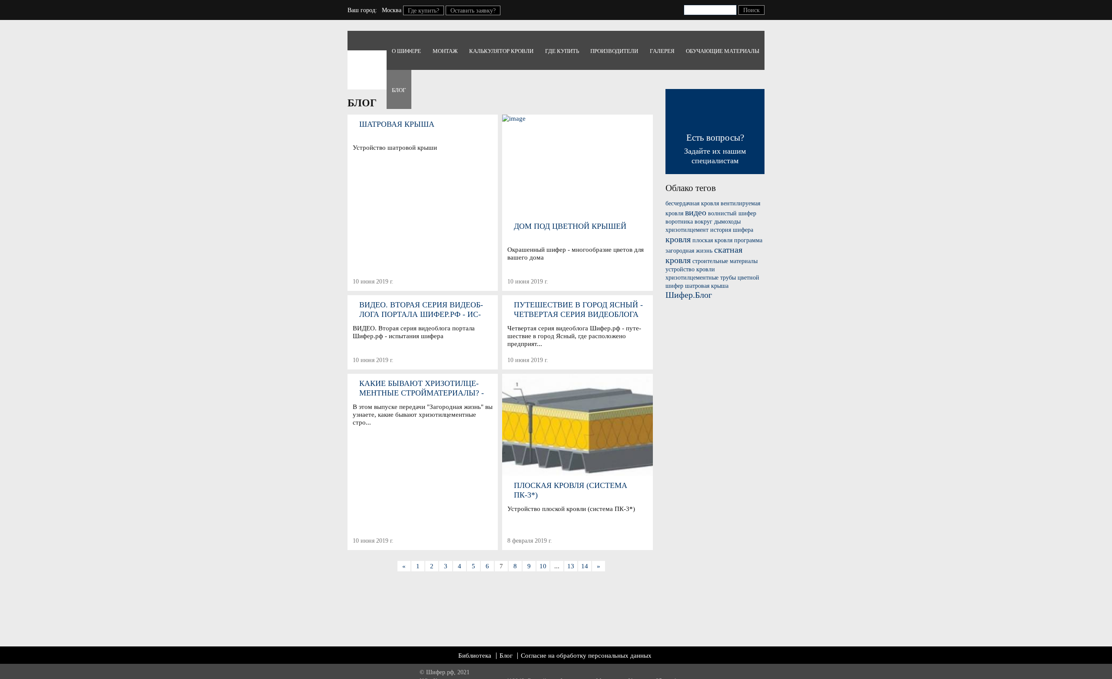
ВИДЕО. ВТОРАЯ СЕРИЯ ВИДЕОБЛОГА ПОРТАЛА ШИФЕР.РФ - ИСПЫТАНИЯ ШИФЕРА (421, 309)
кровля (678, 239)
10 (542, 566)
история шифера (731, 230)
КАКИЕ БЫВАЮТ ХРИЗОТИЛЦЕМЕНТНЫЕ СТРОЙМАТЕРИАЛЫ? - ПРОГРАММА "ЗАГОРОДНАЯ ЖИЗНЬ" (421, 388)
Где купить (562, 51)
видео (695, 212)
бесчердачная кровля (692, 203)
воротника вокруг (688, 221)
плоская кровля (712, 240)
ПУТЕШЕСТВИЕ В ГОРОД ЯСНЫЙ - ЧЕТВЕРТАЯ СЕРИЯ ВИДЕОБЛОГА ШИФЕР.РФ (578, 309)
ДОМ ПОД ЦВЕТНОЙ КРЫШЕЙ (570, 226)
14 (584, 566)
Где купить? (423, 10)
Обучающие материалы (722, 51)
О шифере (406, 51)
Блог (399, 90)
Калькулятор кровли (501, 51)
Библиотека (474, 655)
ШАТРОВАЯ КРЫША (396, 124)
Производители (614, 51)
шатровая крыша (706, 286)
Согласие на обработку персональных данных (586, 655)
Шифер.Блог (688, 295)
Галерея (662, 51)
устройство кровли (690, 269)
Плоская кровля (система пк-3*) (570, 490)
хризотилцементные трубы (700, 277)
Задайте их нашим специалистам (715, 148)
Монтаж (445, 51)
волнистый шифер (732, 213)
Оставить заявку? (473, 10)
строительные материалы (725, 261)
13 (570, 566)
